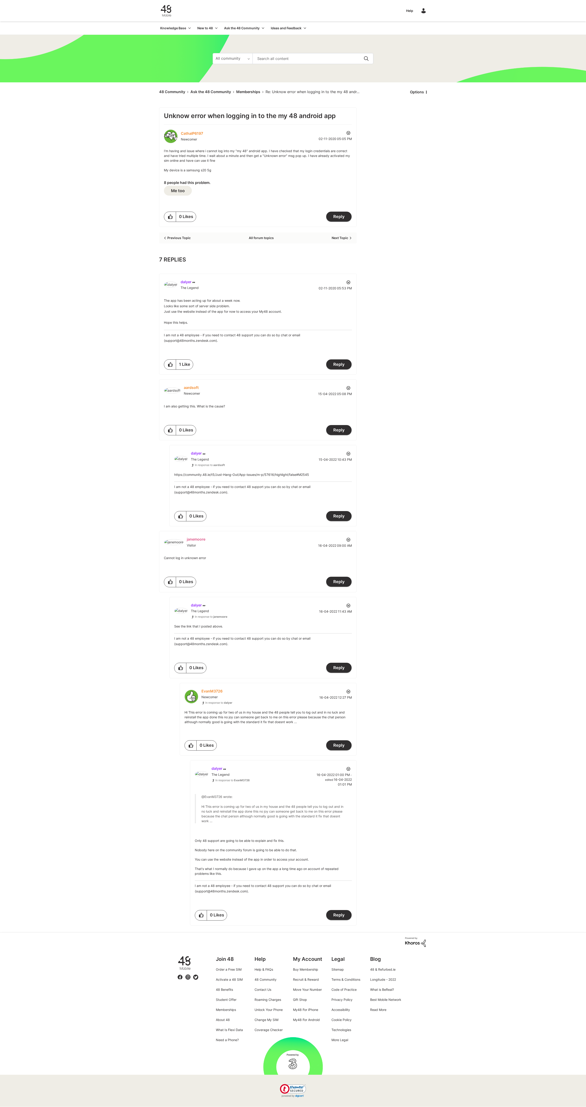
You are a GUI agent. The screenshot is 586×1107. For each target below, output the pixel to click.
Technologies (341, 1030)
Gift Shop (300, 1000)
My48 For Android (306, 1020)
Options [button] (417, 92)
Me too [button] (178, 190)
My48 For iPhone (305, 1010)
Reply (339, 216)
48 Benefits (224, 989)
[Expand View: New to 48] (216, 28)
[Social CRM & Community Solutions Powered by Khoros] (415, 942)
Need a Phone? (227, 1040)
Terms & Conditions (345, 979)
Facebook (180, 974)
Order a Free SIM (228, 969)
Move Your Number (307, 989)
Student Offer (226, 1000)
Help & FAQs (264, 969)
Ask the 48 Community (210, 91)
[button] (170, 217)
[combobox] (312, 58)
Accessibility (340, 1010)
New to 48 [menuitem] (205, 28)
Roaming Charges (268, 1000)
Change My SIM (266, 1020)
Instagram (188, 974)
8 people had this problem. (187, 182)
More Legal (339, 1040)
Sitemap (337, 969)
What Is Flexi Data (229, 1030)
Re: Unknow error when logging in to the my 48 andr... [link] (312, 91)
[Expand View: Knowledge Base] (189, 28)
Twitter (195, 974)
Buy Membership (305, 969)
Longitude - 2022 (383, 979)
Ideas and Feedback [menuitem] (286, 28)
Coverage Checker (269, 1030)
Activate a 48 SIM (229, 979)
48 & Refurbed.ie (383, 969)
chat (284, 335)
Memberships (248, 91)
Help (409, 11)
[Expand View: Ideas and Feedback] (305, 28)
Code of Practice (344, 989)
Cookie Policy (341, 1020)
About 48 (223, 1020)
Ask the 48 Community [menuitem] (242, 28)
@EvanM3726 (211, 797)
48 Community (166, 10)
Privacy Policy (342, 1000)
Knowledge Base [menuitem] (173, 28)
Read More (378, 1010)
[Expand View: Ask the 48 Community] (263, 28)
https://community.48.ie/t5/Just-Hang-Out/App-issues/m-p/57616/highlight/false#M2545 (241, 475)
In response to (210, 465)
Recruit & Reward (306, 979)
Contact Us (263, 989)
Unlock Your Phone (269, 1010)
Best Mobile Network (385, 1000)
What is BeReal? (382, 989)
